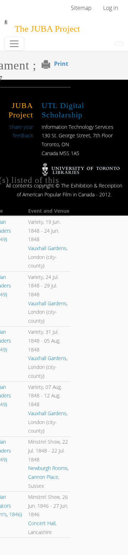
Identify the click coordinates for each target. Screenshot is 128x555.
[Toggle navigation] (14, 44)
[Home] (5, 24)
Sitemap (81, 8)
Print (61, 64)
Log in (110, 8)
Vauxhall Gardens (47, 248)
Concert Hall (41, 523)
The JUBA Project (47, 28)
